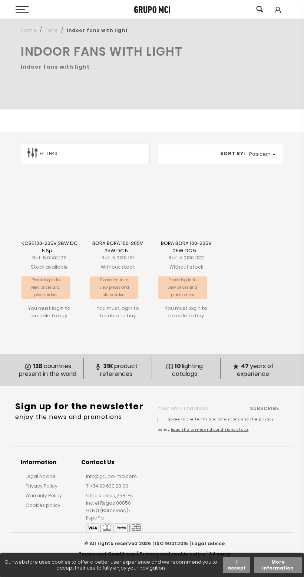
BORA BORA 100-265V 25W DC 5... (117, 247)
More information (278, 565)
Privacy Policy (41, 486)
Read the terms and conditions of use (209, 429)
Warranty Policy (44, 495)
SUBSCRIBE (264, 408)
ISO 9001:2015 (171, 543)
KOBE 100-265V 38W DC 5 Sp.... (49, 247)
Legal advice (208, 543)
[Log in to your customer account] (277, 15)
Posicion (263, 154)
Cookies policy (43, 505)
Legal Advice (40, 476)
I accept (237, 565)
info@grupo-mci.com (111, 476)
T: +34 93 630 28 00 (107, 486)
